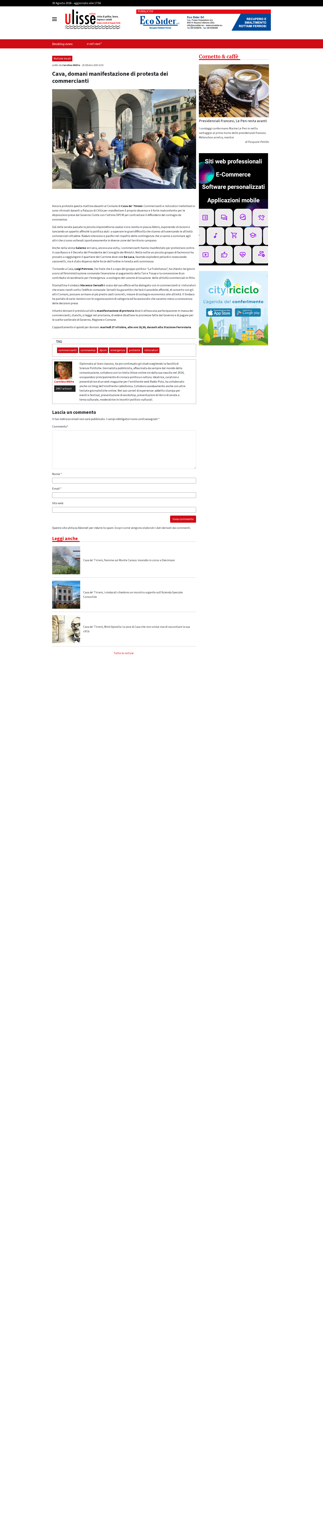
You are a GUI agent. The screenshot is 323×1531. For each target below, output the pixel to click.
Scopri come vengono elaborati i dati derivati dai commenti (152, 528)
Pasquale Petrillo (258, 142)
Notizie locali (62, 58)
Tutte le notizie (124, 653)
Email (56, 489)
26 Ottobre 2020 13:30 (92, 65)
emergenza (117, 350)
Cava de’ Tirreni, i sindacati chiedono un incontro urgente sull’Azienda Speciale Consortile (133, 594)
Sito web (57, 503)
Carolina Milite (71, 65)
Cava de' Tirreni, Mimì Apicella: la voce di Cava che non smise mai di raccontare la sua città (136, 629)
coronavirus (88, 350)
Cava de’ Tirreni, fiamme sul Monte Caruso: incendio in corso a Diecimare (129, 560)
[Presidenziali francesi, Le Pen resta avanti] (234, 90)
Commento (60, 426)
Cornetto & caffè (218, 56)
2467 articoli (64, 389)
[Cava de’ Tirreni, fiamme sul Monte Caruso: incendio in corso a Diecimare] (66, 560)
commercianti (68, 350)
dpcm (103, 350)
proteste (134, 350)
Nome (57, 474)
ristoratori (151, 350)
